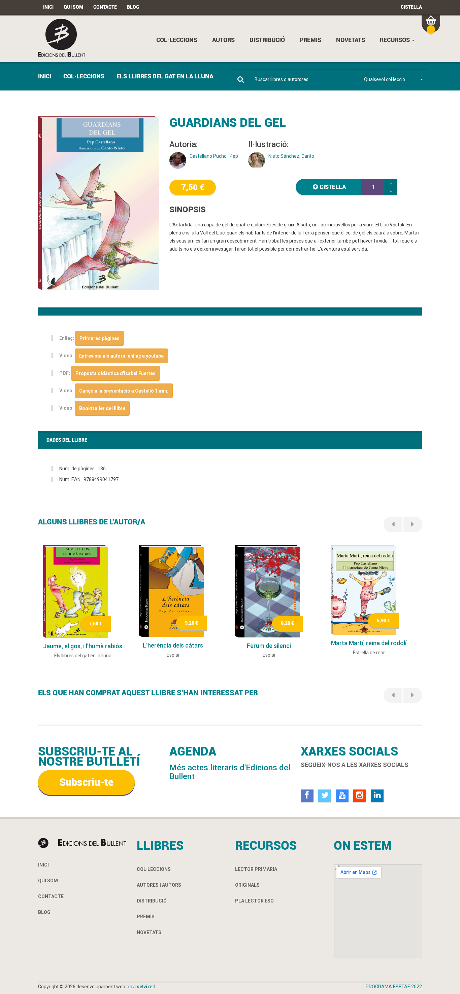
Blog (133, 7)
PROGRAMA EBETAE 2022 (394, 986)
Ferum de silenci (269, 645)
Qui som (73, 7)
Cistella (411, 7)
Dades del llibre (66, 440)
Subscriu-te (86, 782)
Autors (223, 39)
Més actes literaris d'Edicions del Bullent (229, 772)
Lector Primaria (256, 869)
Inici (48, 7)
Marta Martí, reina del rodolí (368, 643)
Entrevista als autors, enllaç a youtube (121, 356)
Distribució (267, 39)
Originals (247, 885)
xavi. (141, 986)
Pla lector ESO (254, 901)
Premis (310, 39)
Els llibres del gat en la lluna (165, 76)
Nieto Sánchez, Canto (291, 156)
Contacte (105, 7)
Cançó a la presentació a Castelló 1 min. (123, 391)
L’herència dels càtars (173, 645)
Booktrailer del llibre (102, 408)
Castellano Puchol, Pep (214, 156)
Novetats (350, 39)
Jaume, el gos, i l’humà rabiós (82, 646)
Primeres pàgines (99, 338)
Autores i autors (159, 885)
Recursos (395, 39)
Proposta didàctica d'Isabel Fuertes (115, 373)
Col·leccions (176, 39)
